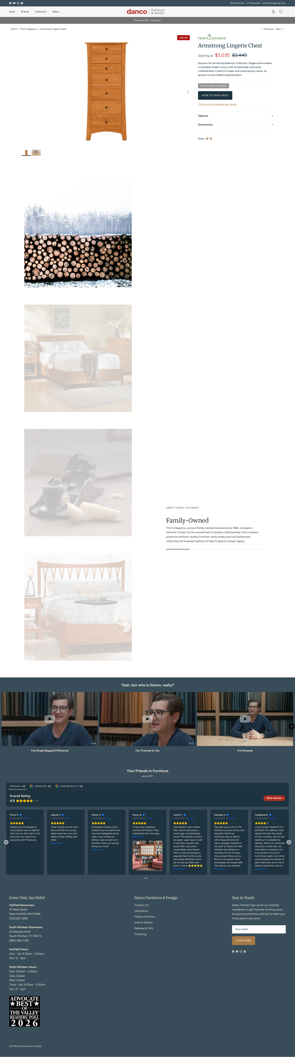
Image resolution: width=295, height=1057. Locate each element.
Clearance (40, 11)
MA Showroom (237, 3)
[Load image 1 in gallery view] (106, 90)
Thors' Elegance (28, 28)
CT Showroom (253, 3)
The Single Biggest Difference (50, 750)
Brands (25, 11)
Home (14, 28)
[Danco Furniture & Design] (147, 11)
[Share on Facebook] (207, 138)
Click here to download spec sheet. (217, 104)
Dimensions (205, 124)
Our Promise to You (147, 750)
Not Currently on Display (213, 85)
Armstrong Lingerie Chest (53, 28)
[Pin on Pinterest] (211, 138)
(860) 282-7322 (19, 940)
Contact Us (141, 905)
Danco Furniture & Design (29, 1046)
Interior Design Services (274, 3)
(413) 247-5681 (18, 918)
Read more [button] (15, 843)
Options (203, 116)
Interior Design (143, 922)
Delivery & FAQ (143, 928)
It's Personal (245, 750)
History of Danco (144, 916)
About (55, 11)
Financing (140, 934)
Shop (12, 11)
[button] (3, 726)
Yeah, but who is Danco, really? (147, 685)
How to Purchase (215, 95)
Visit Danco (141, 911)
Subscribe (243, 940)
